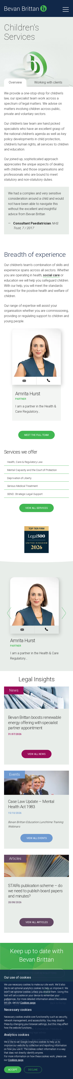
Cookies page (27, 1002)
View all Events (37, 838)
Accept (12, 1069)
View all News (36, 754)
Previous (9, 613)
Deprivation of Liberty (19, 478)
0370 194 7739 (48, 380)
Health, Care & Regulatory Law (25, 461)
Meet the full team (36, 435)
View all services (36, 508)
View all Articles (37, 922)
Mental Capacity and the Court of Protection (32, 470)
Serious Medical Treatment (22, 485)
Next (64, 613)
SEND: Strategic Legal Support (25, 494)
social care (51, 275)
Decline (33, 1069)
